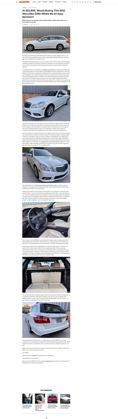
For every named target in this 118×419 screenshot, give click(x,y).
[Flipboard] (78, 2)
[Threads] (83, 2)
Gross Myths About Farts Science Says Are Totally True (27, 406)
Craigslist (34, 355)
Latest (34, 2)
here (42, 355)
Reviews (45, 2)
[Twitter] (80, 2)
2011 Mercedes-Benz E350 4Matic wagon (46, 185)
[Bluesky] (75, 2)
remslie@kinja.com (48, 361)
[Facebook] (72, 2)
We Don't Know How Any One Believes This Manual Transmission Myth (39, 407)
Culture (24, 7)
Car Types (58, 2)
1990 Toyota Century (49, 69)
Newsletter (98, 2)
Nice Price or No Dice (32, 7)
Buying (64, 2)
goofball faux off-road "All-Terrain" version (52, 141)
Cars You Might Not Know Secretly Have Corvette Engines (65, 406)
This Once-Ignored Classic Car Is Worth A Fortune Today (52, 406)
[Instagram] (85, 2)
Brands (51, 2)
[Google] (88, 2)
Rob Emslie (26, 24)
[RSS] (90, 2)
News (39, 2)
